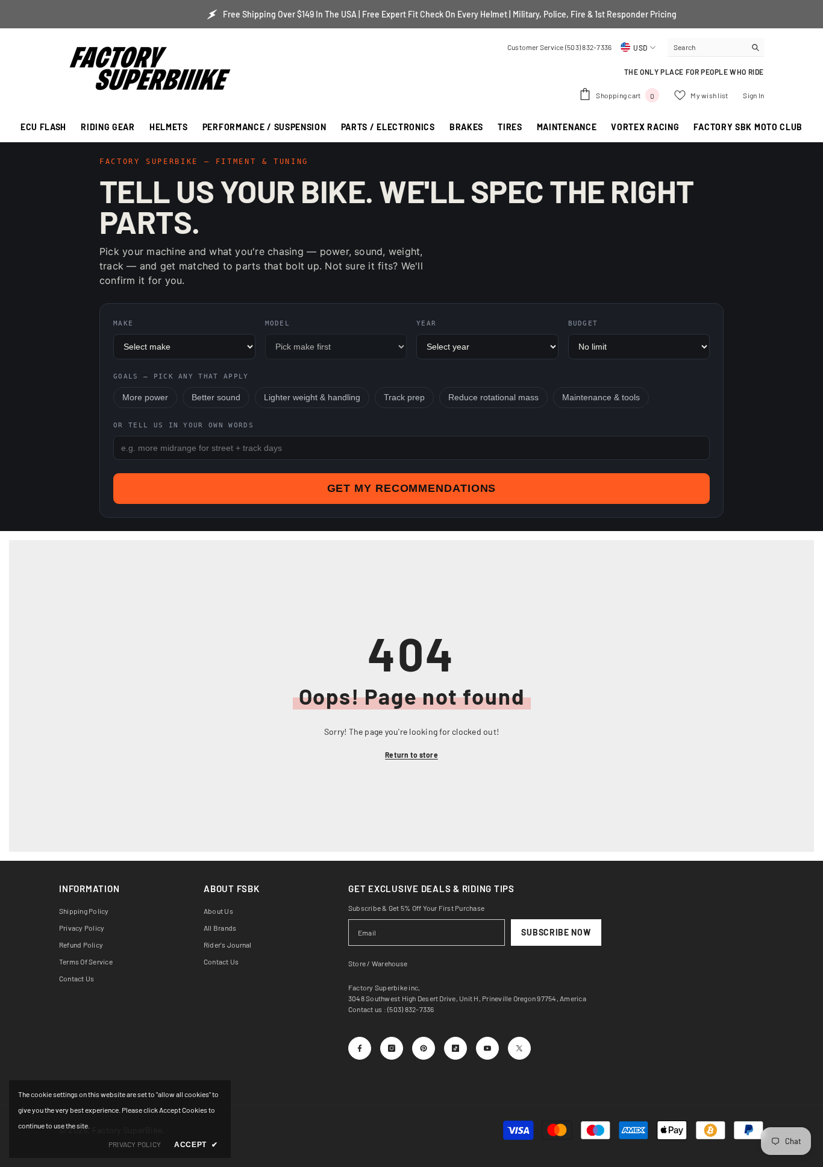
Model (277, 323)
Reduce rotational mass (493, 397)
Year (426, 323)
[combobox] (706, 47)
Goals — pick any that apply (181, 376)
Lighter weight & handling (312, 397)
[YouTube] (487, 1048)
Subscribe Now (555, 932)
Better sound (216, 397)
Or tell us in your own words (183, 425)
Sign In (753, 95)
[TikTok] (455, 1048)
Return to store (411, 754)
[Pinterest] (423, 1048)
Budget (583, 323)
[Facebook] (359, 1048)
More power (145, 397)
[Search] (716, 47)
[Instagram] (391, 1048)
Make (123, 323)
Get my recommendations (411, 488)
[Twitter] (519, 1048)
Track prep (404, 397)
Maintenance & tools (601, 397)
